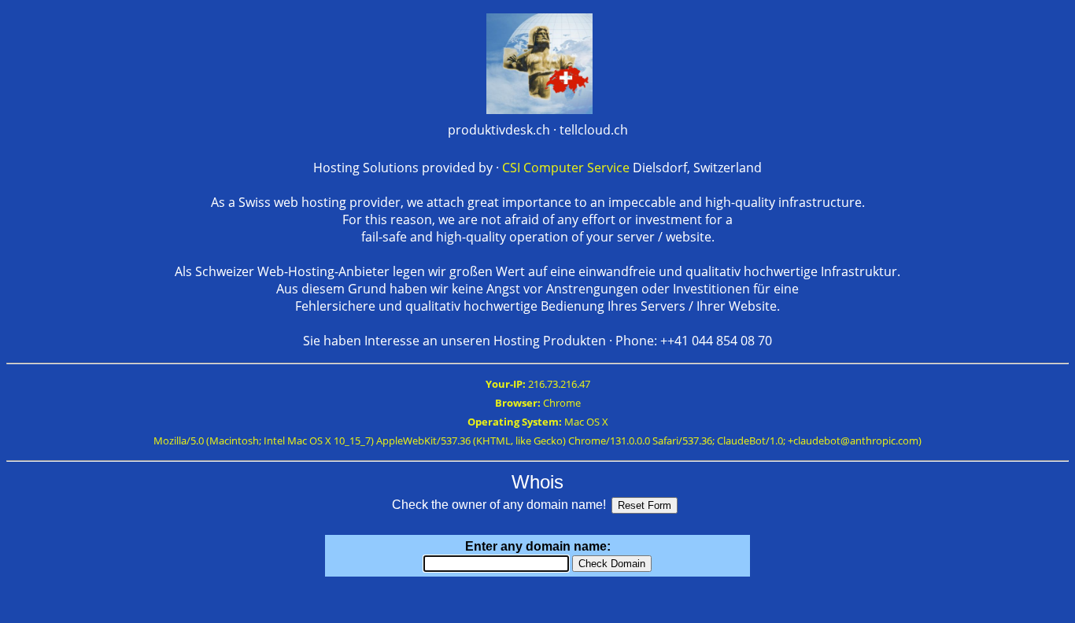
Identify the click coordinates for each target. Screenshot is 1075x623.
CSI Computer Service (566, 167)
